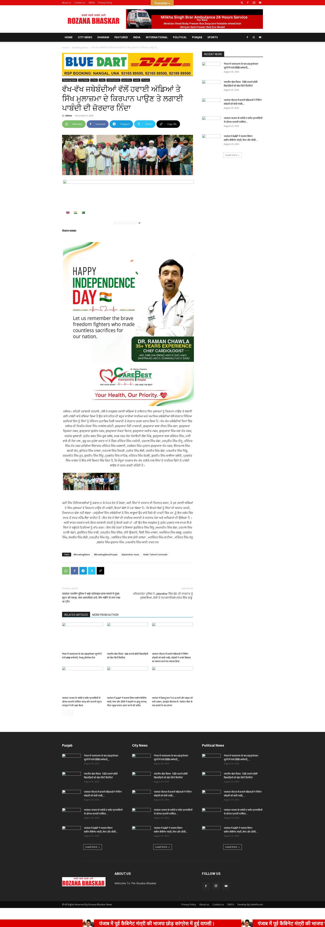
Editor (68, 115)
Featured (121, 37)
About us (66, 2)
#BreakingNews (82, 554)
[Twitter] (92, 571)
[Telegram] (83, 571)
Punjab (197, 37)
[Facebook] (248, 2)
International (157, 37)
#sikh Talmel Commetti (155, 554)
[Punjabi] (83, 212)
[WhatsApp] (66, 571)
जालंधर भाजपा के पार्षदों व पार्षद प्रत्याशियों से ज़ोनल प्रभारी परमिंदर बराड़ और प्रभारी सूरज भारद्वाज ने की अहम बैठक (82, 702)
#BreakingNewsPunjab (106, 554)
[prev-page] (64, 713)
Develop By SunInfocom (250, 904)
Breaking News (80, 47)
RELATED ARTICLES (76, 614)
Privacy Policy (105, 2)
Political (180, 37)
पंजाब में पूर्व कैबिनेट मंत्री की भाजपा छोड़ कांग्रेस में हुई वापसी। (114, 923)
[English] (67, 212)
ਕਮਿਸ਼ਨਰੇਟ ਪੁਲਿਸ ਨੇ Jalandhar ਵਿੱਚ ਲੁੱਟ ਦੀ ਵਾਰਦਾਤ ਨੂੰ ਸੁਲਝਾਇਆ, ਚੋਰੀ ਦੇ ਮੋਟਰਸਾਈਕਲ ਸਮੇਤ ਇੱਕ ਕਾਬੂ (163, 595)
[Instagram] (254, 2)
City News (85, 37)
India (136, 37)
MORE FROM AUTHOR (105, 614)
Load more (231, 155)
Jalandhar (126, 80)
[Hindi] (75, 212)
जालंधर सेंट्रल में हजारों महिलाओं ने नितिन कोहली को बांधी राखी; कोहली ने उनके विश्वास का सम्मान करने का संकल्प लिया (171, 657)
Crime (94, 80)
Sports (212, 37)
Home (69, 37)
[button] (242, 2)
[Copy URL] (100, 571)
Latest (136, 80)
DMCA (92, 2)
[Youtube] (260, 2)
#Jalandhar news (130, 554)
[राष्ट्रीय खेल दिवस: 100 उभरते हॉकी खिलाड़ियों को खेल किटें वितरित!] (127, 637)
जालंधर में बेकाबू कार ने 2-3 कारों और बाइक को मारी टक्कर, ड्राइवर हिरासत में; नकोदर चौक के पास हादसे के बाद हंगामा (172, 702)
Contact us (79, 2)
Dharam (103, 37)
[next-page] (70, 713)
